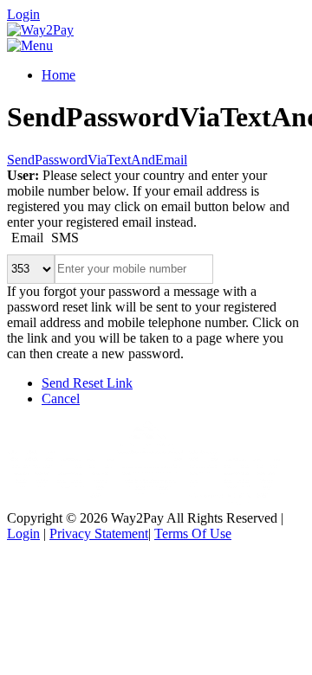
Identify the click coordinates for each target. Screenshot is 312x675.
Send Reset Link (87, 383)
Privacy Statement (98, 533)
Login (23, 14)
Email (27, 237)
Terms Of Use (192, 533)
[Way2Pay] (40, 29)
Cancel (61, 398)
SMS (65, 237)
